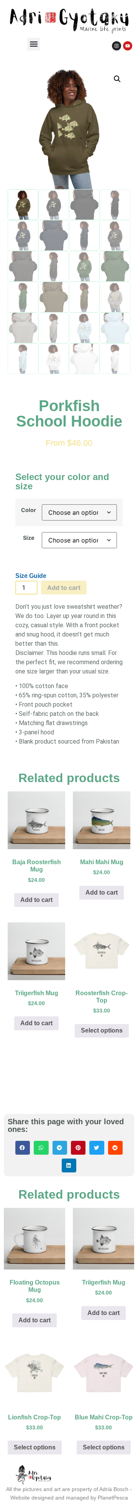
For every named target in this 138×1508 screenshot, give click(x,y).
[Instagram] (116, 45)
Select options (102, 1030)
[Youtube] (127, 45)
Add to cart (63, 587)
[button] (33, 44)
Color (28, 510)
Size (28, 538)
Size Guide (30, 576)
